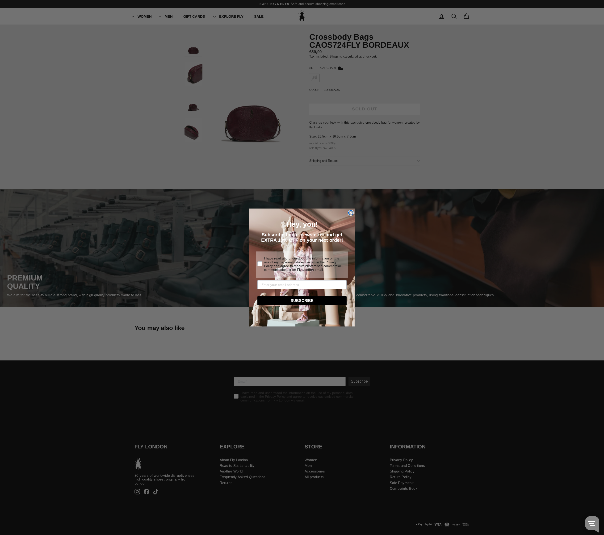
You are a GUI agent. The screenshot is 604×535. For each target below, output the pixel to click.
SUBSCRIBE (302, 301)
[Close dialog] (350, 212)
